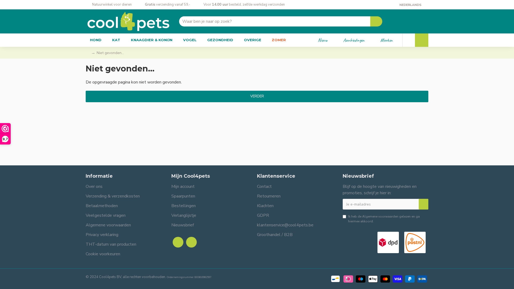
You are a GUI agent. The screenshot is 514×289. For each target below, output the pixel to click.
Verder (257, 96)
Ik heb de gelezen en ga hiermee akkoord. (384, 218)
